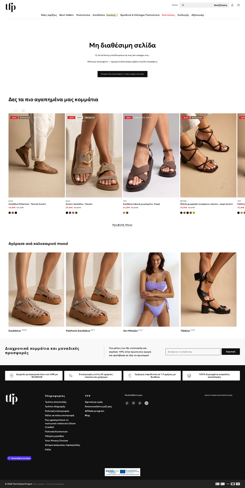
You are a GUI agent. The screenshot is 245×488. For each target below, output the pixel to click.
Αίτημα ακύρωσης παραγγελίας (62, 445)
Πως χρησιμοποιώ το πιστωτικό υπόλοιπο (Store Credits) (60, 423)
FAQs (48, 449)
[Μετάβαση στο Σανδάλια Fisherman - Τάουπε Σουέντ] (37, 155)
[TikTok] (140, 403)
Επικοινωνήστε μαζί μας (98, 406)
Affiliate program (94, 411)
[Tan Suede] (191, 213)
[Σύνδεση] (232, 5)
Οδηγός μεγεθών (54, 436)
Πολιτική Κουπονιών (56, 431)
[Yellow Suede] (194, 213)
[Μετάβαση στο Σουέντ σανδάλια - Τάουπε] (94, 155)
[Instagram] (133, 403)
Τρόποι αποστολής (55, 401)
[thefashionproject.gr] (11, 399)
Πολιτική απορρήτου (55, 484)
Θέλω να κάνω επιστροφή (59, 415)
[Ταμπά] (73, 213)
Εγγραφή (230, 351)
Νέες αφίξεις (49, 15)
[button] (175, 5)
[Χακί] (124, 213)
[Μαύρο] (67, 213)
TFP (125, 201)
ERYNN (183, 201)
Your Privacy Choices (56, 440)
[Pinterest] (146, 403)
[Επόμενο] (23, 111)
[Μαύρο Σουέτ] (16, 213)
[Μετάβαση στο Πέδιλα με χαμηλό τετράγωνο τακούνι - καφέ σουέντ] (208, 155)
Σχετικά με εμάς (94, 401)
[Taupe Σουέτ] (184, 213)
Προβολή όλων (122, 225)
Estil (11, 201)
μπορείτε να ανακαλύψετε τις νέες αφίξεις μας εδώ (122, 74)
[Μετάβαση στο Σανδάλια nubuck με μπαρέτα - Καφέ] (151, 155)
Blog (87, 415)
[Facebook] (127, 403)
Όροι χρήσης (38, 484)
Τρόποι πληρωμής (55, 406)
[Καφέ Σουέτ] (10, 213)
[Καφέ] (76, 213)
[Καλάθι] (238, 5)
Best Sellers (66, 15)
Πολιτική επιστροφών (57, 411)
